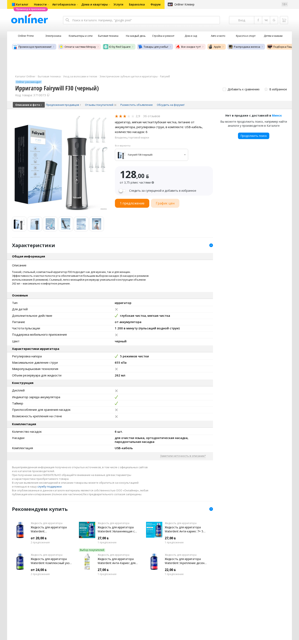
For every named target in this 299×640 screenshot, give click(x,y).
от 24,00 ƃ (39, 570)
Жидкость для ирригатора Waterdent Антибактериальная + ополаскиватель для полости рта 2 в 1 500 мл (51, 529)
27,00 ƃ (103, 538)
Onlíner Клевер (184, 4)
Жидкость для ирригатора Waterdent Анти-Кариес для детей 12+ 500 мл (116, 561)
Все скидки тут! (191, 47)
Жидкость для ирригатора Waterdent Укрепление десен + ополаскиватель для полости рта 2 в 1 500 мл (184, 561)
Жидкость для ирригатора (46, 523)
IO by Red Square (120, 47)
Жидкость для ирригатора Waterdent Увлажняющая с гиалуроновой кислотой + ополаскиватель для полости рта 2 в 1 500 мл (118, 529)
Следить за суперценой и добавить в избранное (162, 190)
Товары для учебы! (156, 47)
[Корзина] (284, 20)
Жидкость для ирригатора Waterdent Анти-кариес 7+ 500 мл (185, 529)
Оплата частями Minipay (80, 47)
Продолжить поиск (253, 136)
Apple (217, 47)
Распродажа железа (247, 47)
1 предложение (107, 542)
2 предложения (40, 542)
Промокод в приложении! (35, 47)
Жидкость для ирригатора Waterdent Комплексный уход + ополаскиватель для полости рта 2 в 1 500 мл (51, 561)
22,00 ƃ (170, 570)
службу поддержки (49, 486)
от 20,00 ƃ (39, 538)
